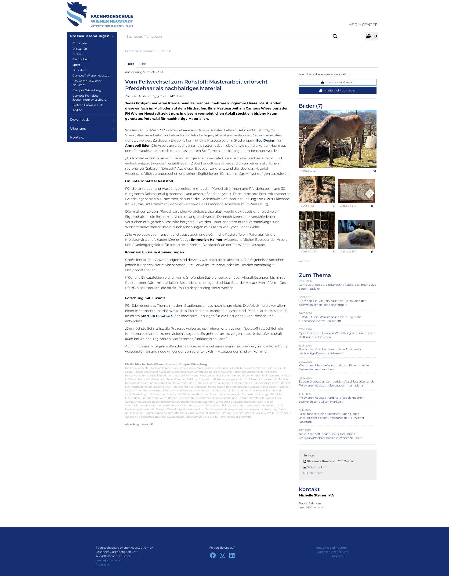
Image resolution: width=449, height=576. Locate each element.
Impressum (340, 556)
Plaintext (313, 461)
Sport (76, 64)
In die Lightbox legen (340, 90)
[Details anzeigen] (374, 171)
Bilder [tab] (143, 64)
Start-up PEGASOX (157, 316)
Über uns (78, 128)
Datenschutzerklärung (332, 552)
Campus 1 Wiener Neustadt (91, 75)
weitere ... (305, 261)
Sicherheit (79, 70)
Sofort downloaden (340, 82)
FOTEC (77, 110)
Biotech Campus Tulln (88, 105)
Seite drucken (316, 467)
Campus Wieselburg (86, 90)
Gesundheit (80, 59)
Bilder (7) (311, 106)
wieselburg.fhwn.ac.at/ (139, 424)
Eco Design (265, 140)
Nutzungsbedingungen (332, 547)
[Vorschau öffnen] (338, 139)
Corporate (79, 43)
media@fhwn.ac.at (312, 507)
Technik (77, 54)
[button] (371, 36)
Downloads (80, 119)
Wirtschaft (79, 48)
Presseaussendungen (89, 36)
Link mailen (315, 473)
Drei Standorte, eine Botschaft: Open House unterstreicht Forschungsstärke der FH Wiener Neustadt (331, 417)
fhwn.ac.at (103, 564)
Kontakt (77, 137)
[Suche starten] (335, 36)
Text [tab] (131, 64)
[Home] (100, 14)
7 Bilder (178, 96)
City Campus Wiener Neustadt (86, 83)
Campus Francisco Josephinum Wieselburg (89, 97)
